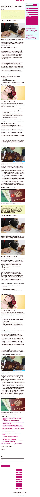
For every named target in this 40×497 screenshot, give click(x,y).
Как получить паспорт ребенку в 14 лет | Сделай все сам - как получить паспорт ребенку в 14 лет (13, 431)
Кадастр (27, 14)
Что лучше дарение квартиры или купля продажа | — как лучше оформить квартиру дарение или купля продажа (31, 37)
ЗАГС (27, 12)
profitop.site (22, 495)
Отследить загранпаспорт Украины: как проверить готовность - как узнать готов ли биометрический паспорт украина (13, 434)
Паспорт (19, 486)
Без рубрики (28, 8)
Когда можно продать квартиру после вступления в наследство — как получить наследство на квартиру (32, 35)
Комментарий (3, 449)
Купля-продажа (28, 16)
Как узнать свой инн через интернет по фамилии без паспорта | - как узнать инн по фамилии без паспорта (13, 436)
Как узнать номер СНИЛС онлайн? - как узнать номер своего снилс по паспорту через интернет (12, 441)
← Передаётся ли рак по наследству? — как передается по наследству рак (6, 443)
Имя (2, 456)
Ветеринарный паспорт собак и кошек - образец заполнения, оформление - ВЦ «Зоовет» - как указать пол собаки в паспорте (13, 419)
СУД (19, 488)
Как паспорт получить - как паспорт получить (10, 420)
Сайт (1, 462)
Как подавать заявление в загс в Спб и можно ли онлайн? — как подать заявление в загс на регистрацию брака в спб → (19, 444)
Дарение (27, 10)
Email (2, 459)
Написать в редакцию (20, 493)
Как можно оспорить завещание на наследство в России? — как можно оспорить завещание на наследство (31, 28)
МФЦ (27, 18)
